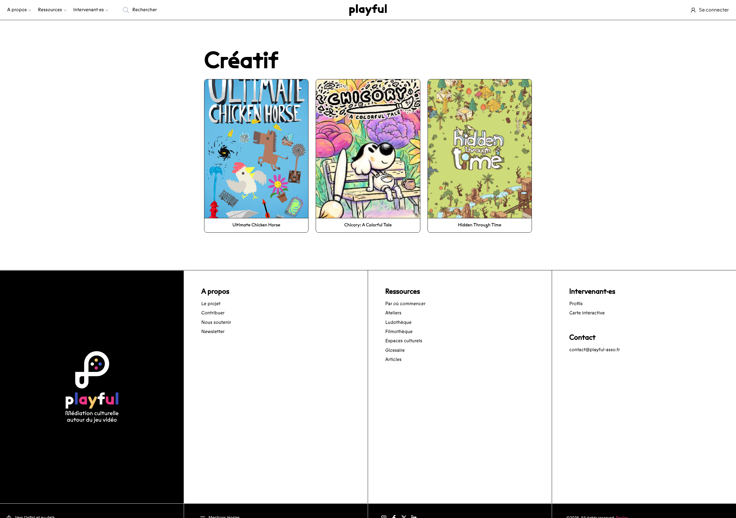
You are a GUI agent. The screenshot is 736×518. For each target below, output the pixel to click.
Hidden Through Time (479, 225)
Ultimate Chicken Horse (256, 225)
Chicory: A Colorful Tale (368, 225)
